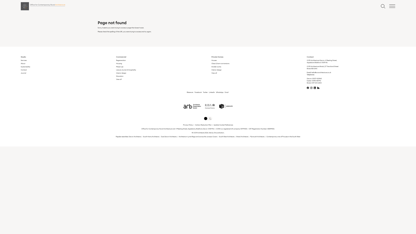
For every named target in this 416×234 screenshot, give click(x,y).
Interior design (121, 73)
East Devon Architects (169, 137)
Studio (23, 57)
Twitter (205, 92)
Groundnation (219, 133)
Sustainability (25, 67)
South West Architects (226, 137)
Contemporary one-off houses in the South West (283, 137)
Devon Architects (135, 137)
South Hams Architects (151, 137)
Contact (24, 70)
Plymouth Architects (257, 137)
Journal (23, 73)
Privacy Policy (188, 125)
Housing (119, 63)
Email (226, 92)
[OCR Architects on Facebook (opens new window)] (308, 88)
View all (119, 79)
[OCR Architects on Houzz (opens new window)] (318, 88)
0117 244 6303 (317, 83)
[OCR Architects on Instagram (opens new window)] (311, 88)
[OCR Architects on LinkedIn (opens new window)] (315, 88)
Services (24, 60)
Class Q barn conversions (220, 63)
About (23, 63)
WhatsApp (219, 92)
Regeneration (121, 60)
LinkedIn (212, 92)
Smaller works (216, 67)
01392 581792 (316, 81)
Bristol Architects (242, 137)
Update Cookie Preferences (223, 125)
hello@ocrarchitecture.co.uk (321, 72)
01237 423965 (317, 79)
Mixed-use (119, 67)
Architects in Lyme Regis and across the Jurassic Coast (198, 137)
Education (119, 76)
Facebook (198, 92)
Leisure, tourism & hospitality (126, 70)
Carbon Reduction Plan (203, 125)
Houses (214, 60)
